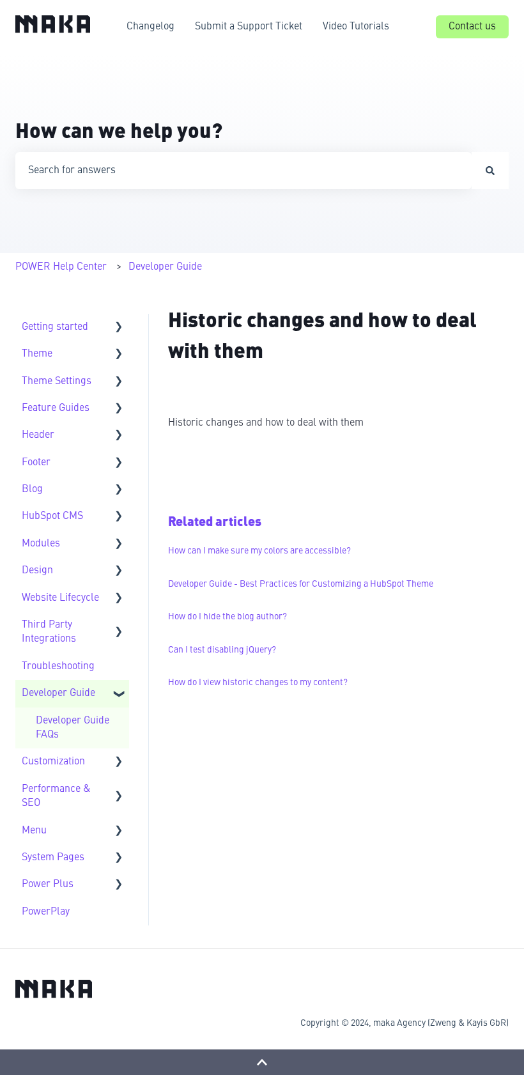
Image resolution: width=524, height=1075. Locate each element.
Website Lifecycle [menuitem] (60, 598)
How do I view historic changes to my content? (258, 682)
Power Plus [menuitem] (47, 884)
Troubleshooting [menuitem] (58, 666)
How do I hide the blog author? (227, 616)
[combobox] (243, 170)
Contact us (472, 27)
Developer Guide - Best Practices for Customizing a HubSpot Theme (300, 584)
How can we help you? (118, 133)
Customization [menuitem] (53, 762)
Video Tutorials (356, 27)
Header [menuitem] (38, 435)
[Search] (490, 170)
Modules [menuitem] (41, 544)
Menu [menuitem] (34, 831)
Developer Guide (165, 267)
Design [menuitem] (37, 571)
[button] (119, 328)
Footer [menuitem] (36, 463)
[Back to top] (262, 1062)
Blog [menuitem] (32, 489)
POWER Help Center (61, 267)
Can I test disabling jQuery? (222, 650)
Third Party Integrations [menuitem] (49, 632)
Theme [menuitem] (37, 354)
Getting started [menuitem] (55, 327)
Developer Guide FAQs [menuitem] (72, 728)
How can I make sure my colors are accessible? (259, 550)
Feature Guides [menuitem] (55, 408)
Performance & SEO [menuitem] (56, 796)
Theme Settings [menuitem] (56, 381)
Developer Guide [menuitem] (58, 693)
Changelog (150, 27)
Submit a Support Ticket (248, 27)
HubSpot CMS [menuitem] (52, 516)
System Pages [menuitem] (53, 858)
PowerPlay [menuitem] (46, 912)
